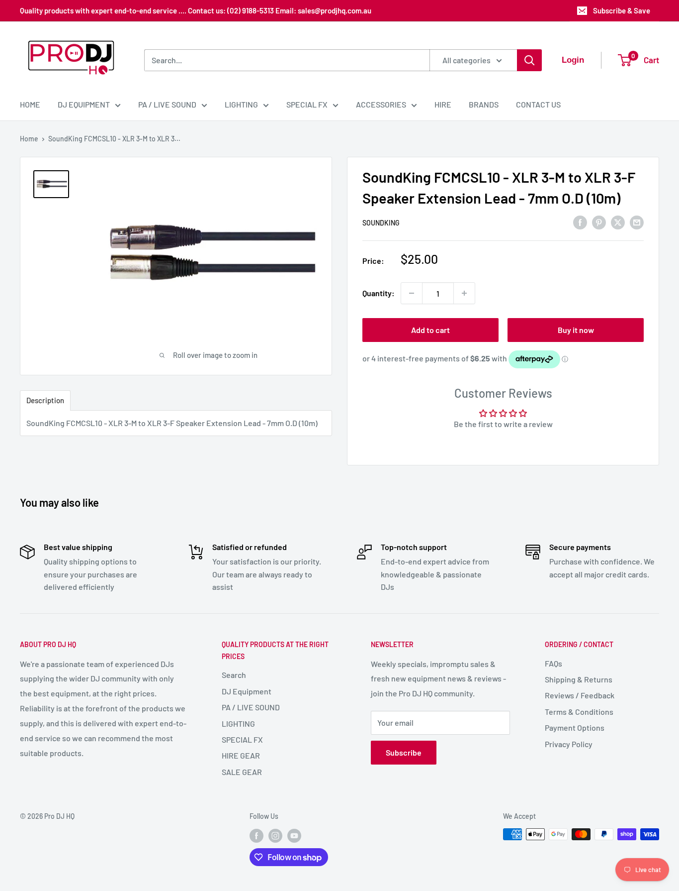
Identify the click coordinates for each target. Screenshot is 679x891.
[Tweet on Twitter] (618, 221)
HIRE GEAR (241, 755)
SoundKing (381, 223)
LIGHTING (241, 104)
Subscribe (404, 752)
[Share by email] (637, 221)
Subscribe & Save (621, 10)
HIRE (442, 104)
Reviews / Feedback (579, 695)
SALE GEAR (242, 772)
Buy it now (576, 329)
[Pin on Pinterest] (599, 221)
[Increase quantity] (464, 293)
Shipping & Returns (578, 679)
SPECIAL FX (307, 104)
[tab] (45, 400)
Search (234, 674)
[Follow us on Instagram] (275, 835)
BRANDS (484, 104)
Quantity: (378, 293)
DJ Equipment (246, 691)
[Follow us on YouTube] (294, 835)
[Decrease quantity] (411, 293)
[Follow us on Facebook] (256, 835)
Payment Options (574, 727)
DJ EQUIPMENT (84, 104)
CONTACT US (538, 104)
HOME (30, 104)
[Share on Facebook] (580, 221)
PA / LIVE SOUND (167, 104)
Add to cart (430, 329)
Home (29, 138)
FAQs (553, 663)
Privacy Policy (569, 744)
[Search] (529, 60)
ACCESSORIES (381, 104)
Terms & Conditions (579, 711)
